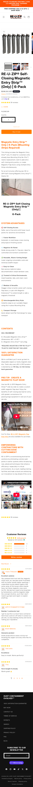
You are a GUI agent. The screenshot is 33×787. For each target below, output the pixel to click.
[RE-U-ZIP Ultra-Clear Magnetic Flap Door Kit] (8, 436)
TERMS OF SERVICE (10, 716)
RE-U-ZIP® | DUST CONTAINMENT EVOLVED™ (19, 776)
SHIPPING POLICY (10, 728)
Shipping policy (23, 781)
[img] (5, 569)
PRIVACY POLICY (9, 732)
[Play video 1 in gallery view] (16, 66)
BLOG (5, 741)
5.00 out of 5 (21, 538)
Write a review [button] (16, 557)
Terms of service (12, 781)
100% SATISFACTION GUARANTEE (15, 703)
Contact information (17, 784)
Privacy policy (27, 778)
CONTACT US (8, 712)
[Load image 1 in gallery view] (8, 66)
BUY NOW (7, 707)
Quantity (3, 115)
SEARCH (6, 724)
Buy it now (16, 132)
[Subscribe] (27, 755)
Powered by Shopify (7, 778)
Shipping (3, 93)
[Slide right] (31, 67)
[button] (4, 17)
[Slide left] (2, 67)
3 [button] (17, 678)
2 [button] (14, 678)
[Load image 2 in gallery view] (24, 66)
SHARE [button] (5, 107)
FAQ (5, 736)
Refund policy (18, 778)
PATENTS (7, 720)
